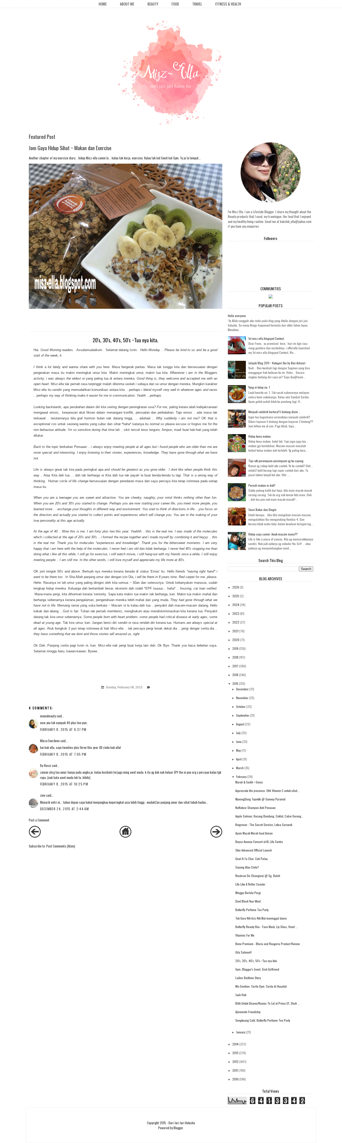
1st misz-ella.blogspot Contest (266, 338)
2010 (235, 1079)
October (241, 706)
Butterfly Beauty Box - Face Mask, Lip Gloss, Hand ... (266, 927)
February (241, 776)
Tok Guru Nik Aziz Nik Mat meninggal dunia (261, 918)
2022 (235, 622)
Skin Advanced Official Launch (253, 850)
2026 (235, 587)
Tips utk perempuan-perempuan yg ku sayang (275, 461)
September (242, 715)
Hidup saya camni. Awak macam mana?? (273, 534)
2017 (235, 666)
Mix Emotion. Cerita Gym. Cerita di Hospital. (261, 986)
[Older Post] (216, 836)
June (239, 741)
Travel (197, 4)
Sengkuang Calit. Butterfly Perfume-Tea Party (262, 1020)
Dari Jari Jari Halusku (181, 1122)
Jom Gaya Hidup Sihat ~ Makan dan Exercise (70, 148)
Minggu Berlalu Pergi (248, 893)
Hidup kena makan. (259, 436)
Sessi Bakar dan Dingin (262, 509)
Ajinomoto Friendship (248, 1012)
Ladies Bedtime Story (248, 978)
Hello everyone (237, 316)
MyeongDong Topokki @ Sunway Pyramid (260, 799)
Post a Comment (39, 819)
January (240, 1032)
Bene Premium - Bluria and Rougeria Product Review (267, 944)
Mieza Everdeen (50, 740)
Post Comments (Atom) (60, 845)
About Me (127, 4)
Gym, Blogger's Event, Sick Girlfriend (257, 969)
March (240, 768)
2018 (235, 657)
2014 (235, 1044)
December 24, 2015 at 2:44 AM (64, 808)
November (242, 698)
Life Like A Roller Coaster (250, 884)
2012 (235, 1061)
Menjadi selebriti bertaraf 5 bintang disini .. (274, 412)
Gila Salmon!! (243, 952)
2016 (235, 675)
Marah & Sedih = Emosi (249, 782)
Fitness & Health (228, 4)
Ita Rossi (45, 765)
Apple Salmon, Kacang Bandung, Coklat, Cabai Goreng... (269, 816)
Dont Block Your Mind (248, 901)
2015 (235, 683)
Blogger (178, 1127)
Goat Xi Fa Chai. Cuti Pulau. (251, 858)
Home (103, 4)
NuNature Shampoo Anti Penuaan (255, 807)
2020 (235, 640)
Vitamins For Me (244, 935)
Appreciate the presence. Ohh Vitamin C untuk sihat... (267, 790)
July (238, 733)
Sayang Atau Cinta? (247, 867)
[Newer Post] (35, 836)
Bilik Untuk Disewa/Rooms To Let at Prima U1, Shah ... (267, 1003)
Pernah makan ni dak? (261, 485)
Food (175, 4)
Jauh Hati (240, 995)
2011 (235, 1070)
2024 (235, 605)
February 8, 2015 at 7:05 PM (63, 754)
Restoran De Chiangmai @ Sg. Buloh (257, 876)
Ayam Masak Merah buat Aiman (254, 833)
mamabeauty (48, 715)
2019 (235, 648)
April (239, 759)
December (242, 689)
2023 (235, 613)
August (240, 724)
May (238, 750)
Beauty (152, 4)
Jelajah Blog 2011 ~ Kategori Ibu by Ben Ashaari (276, 363)
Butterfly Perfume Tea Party (252, 910)
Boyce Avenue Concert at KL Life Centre (259, 841)
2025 (235, 596)
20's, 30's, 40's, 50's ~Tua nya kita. (256, 961)
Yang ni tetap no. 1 (259, 387)
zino (42, 795)
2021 (235, 631)
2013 (235, 1053)
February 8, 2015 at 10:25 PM (64, 783)
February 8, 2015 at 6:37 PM (63, 729)
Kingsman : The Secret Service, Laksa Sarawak (263, 824)
